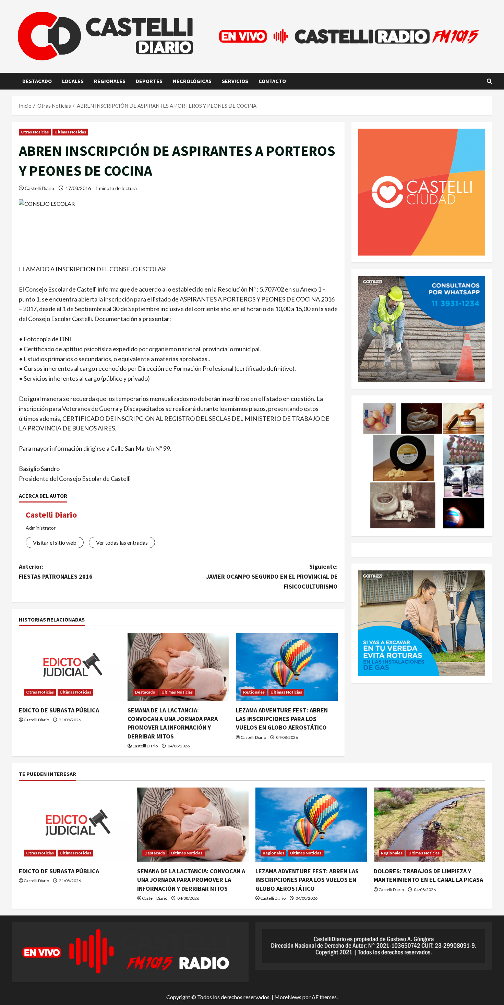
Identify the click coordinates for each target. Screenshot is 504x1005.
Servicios (235, 81)
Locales (73, 81)
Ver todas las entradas (122, 542)
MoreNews (287, 997)
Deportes (149, 81)
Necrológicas (192, 81)
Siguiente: (272, 576)
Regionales (109, 81)
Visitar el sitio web (54, 542)
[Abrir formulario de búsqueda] (489, 81)
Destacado (37, 81)
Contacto (272, 81)
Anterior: (56, 571)
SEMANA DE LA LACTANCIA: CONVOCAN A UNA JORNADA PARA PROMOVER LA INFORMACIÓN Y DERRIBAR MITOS (191, 879)
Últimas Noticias (70, 131)
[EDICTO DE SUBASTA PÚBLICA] (70, 667)
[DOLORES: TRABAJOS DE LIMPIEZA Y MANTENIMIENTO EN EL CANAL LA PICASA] (429, 825)
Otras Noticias (35, 131)
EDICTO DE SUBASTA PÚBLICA (59, 710)
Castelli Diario (39, 188)
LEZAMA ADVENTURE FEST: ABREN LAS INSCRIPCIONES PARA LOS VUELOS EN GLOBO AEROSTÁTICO (282, 718)
